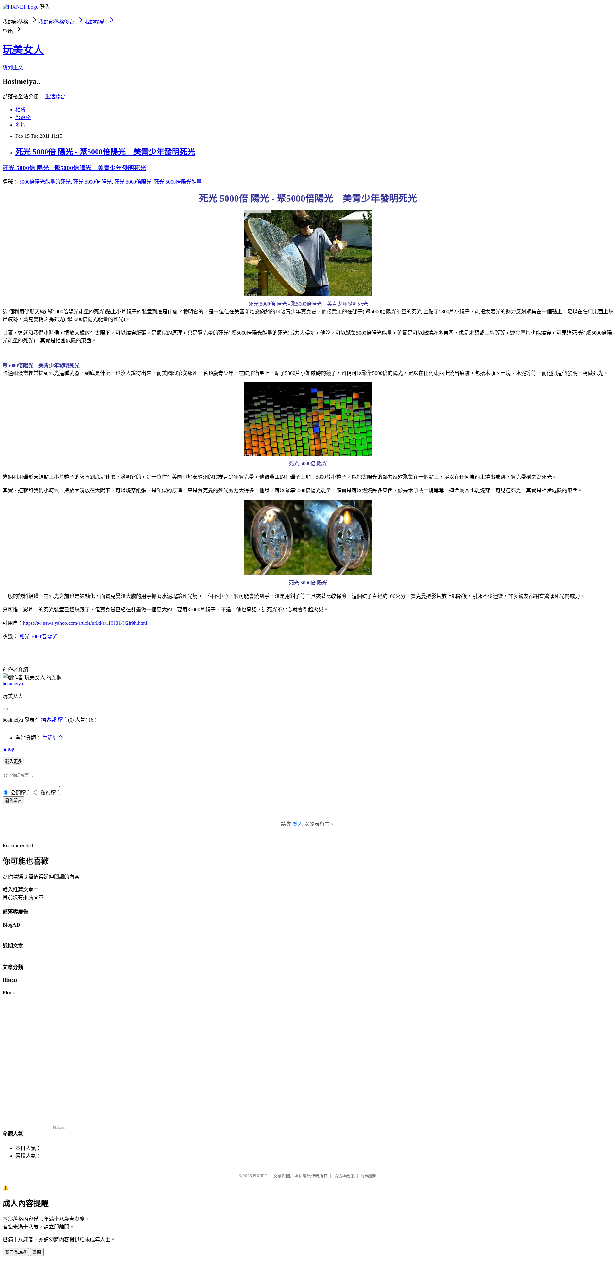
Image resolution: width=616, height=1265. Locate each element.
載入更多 (13, 761)
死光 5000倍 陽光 (92, 182)
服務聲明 (369, 1175)
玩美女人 (23, 49)
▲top (8, 749)
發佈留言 (13, 800)
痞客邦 (48, 720)
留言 (63, 720)
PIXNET (260, 1175)
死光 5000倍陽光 (132, 182)
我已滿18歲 (15, 1252)
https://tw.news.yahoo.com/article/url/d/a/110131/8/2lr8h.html (85, 623)
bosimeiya (13, 683)
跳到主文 (13, 67)
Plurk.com (59, 1127)
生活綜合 (55, 96)
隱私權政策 (344, 1175)
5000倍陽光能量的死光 (45, 182)
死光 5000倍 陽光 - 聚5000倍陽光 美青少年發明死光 (105, 152)
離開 (37, 1252)
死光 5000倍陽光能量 (177, 182)
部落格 (23, 117)
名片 (20, 125)
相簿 (20, 109)
